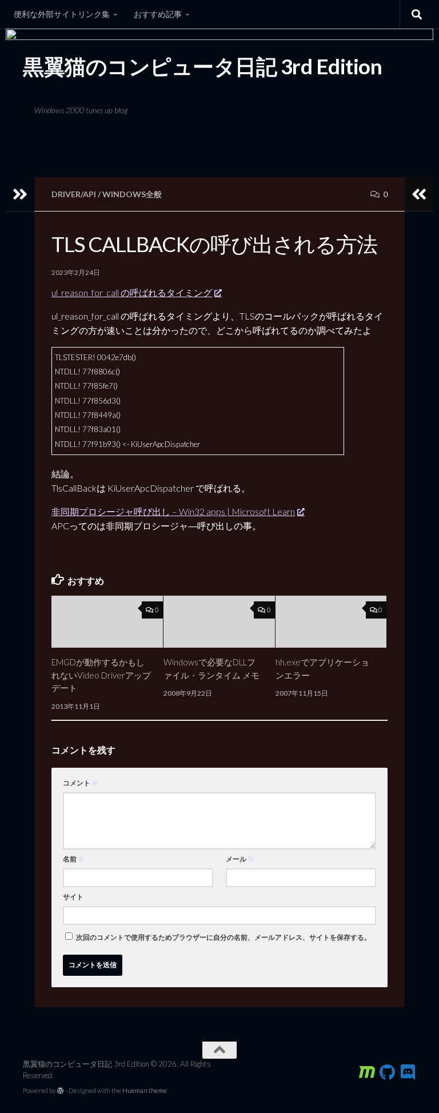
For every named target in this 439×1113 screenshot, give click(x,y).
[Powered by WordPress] (60, 1090)
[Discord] (408, 1072)
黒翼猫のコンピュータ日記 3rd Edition (202, 66)
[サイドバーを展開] (20, 194)
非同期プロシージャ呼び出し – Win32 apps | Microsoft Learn (173, 511)
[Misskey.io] (367, 1072)
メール (240, 859)
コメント (80, 783)
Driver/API (73, 194)
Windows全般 (132, 194)
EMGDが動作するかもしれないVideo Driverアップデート (101, 675)
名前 (74, 859)
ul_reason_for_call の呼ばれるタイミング (131, 292)
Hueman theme (144, 1090)
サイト (73, 896)
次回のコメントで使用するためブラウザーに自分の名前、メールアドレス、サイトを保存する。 (223, 937)
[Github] (388, 1072)
